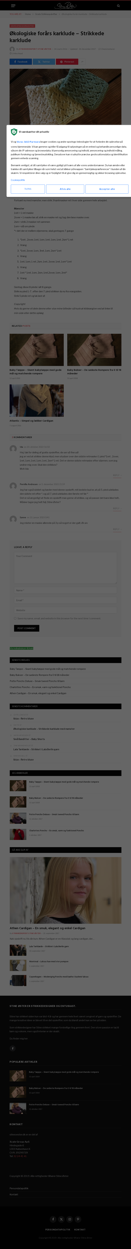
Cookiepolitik (18, 180)
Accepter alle (107, 189)
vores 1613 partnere (28, 141)
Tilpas (27, 189)
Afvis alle (65, 189)
